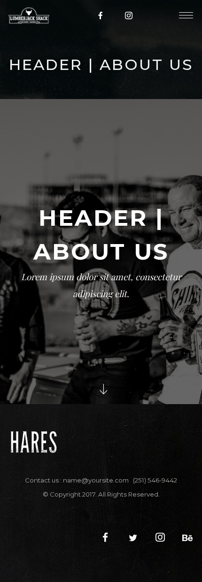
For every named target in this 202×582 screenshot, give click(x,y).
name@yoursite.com (96, 480)
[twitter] (128, 538)
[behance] (183, 538)
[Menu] (186, 15)
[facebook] (101, 15)
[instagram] (129, 15)
